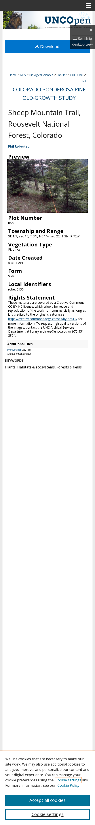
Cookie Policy (68, 785)
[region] (47, 788)
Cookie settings (68, 780)
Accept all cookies (47, 800)
